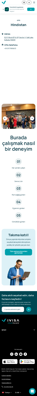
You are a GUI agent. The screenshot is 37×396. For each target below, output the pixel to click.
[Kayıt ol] (28, 309)
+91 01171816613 (10, 48)
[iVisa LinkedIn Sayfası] (16, 354)
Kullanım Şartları (6, 375)
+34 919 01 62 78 (8, 387)
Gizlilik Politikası (6, 379)
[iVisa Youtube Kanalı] (20, 354)
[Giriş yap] (29, 2)
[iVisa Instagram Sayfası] (11, 354)
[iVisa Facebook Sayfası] (25, 354)
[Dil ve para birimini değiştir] (24, 2)
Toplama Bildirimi (6, 383)
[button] (33, 2)
